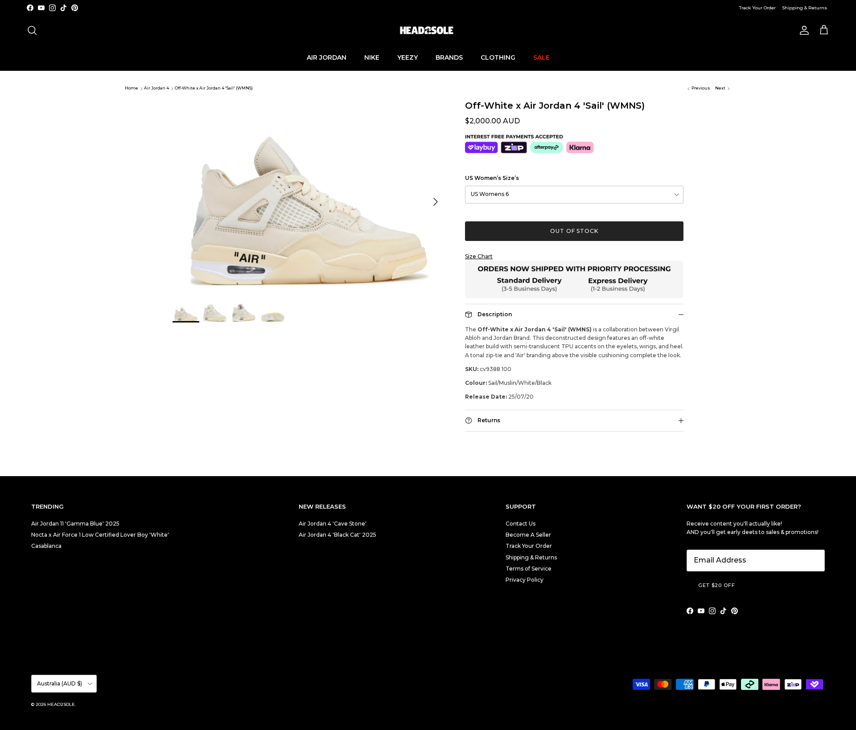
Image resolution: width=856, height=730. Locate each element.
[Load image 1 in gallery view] (309, 197)
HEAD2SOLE (61, 704)
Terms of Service (528, 568)
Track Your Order (757, 8)
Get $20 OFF (716, 585)
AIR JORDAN (326, 57)
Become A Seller (528, 534)
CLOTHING (498, 57)
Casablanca (46, 545)
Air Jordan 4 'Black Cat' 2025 (337, 534)
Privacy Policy (524, 579)
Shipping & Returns (804, 8)
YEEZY (407, 57)
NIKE (371, 57)
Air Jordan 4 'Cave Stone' (332, 523)
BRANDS (449, 57)
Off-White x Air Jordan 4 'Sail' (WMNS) (214, 88)
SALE (541, 57)
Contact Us (520, 523)
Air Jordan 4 (156, 88)
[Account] (802, 30)
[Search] (32, 30)
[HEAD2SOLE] (428, 30)
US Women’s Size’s (492, 178)
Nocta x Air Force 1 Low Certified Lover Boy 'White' (100, 534)
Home (131, 88)
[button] (574, 256)
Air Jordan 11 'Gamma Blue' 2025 (75, 523)
